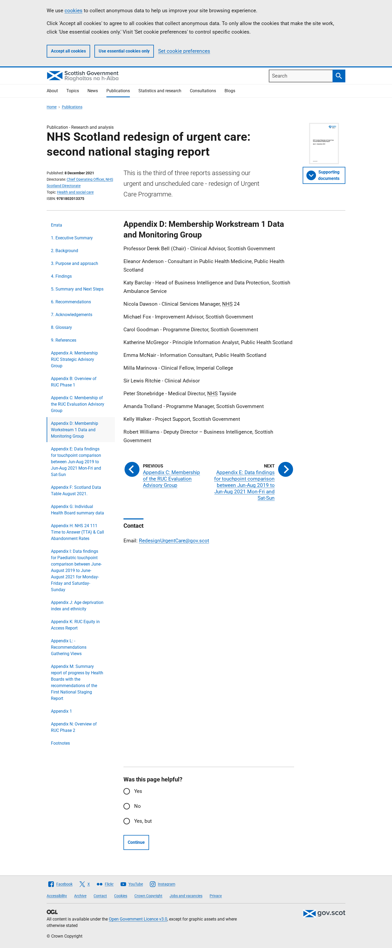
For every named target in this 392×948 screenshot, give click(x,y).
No (137, 806)
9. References (63, 340)
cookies (73, 10)
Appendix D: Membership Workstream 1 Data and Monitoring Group (74, 430)
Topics (72, 90)
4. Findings (61, 276)
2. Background (64, 250)
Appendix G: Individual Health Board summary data (77, 509)
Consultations (203, 90)
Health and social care (75, 192)
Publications (118, 90)
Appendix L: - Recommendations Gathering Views (68, 647)
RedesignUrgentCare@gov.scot (174, 541)
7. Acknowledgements (71, 314)
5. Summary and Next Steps (77, 289)
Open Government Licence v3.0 (138, 919)
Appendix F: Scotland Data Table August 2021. (76, 490)
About (52, 90)
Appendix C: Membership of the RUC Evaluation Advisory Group (77, 404)
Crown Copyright (148, 896)
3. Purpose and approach (74, 263)
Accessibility (57, 896)
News (92, 90)
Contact (100, 896)
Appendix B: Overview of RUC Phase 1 (74, 382)
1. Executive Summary (72, 237)
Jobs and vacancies (186, 896)
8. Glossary (61, 327)
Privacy (216, 896)
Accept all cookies (68, 51)
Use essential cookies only (124, 51)
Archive (80, 896)
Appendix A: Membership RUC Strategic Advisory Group (74, 359)
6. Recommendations (71, 301)
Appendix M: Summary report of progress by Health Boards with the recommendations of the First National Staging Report (77, 682)
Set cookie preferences (184, 51)
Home (52, 107)
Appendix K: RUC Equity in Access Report (75, 625)
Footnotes (60, 743)
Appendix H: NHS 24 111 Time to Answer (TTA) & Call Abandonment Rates (77, 532)
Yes (138, 791)
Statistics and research (159, 90)
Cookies (120, 896)
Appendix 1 (61, 711)
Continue (136, 842)
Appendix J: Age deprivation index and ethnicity (77, 605)
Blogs (230, 90)
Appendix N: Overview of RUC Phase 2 (74, 727)
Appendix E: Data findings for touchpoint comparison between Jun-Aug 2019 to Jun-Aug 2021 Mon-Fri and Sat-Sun (76, 461)
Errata (56, 225)
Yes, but (143, 821)
